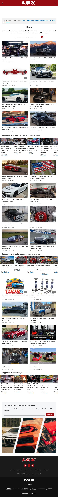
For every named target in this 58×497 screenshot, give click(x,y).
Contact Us (20, 470)
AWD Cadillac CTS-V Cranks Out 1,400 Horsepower (42, 127)
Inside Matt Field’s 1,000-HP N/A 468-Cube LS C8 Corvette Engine (20, 148)
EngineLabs (5, 155)
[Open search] (55, 3)
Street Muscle (32, 153)
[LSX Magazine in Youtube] (32, 465)
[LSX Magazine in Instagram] (25, 465)
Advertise (45, 470)
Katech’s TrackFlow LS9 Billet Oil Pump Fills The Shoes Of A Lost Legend (33, 267)
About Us (12, 470)
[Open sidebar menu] (2, 3)
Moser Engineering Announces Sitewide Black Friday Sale (38, 20)
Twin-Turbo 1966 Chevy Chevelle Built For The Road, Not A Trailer (33, 148)
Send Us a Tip (28, 470)
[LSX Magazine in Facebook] (29, 465)
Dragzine (7, 22)
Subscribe (50, 414)
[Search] (42, 37)
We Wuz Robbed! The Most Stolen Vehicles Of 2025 (7, 267)
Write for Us (38, 470)
